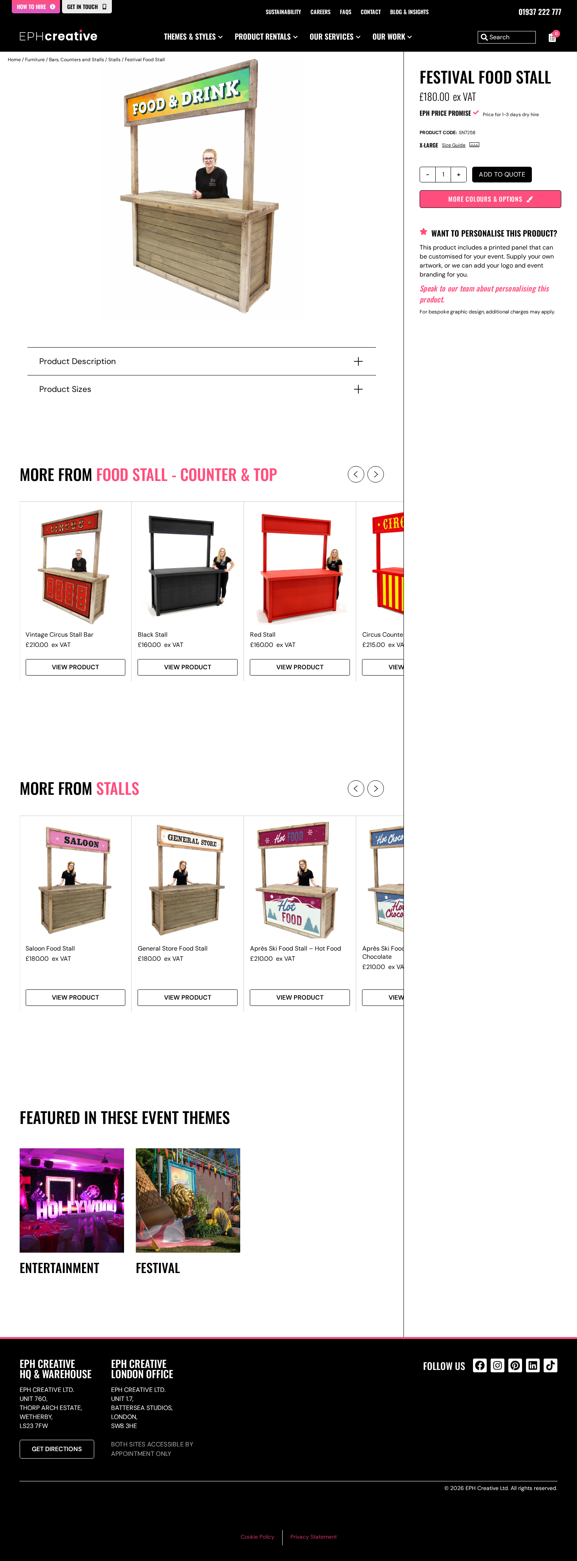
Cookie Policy (257, 1536)
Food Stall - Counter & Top (186, 474)
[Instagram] (497, 1365)
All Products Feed (481, 1399)
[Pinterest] (515, 1365)
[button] (356, 474)
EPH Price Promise (445, 113)
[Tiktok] (550, 1365)
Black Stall (153, 634)
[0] (550, 37)
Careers (320, 11)
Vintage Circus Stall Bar (59, 634)
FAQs (345, 11)
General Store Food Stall (173, 948)
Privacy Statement (313, 1536)
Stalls (114, 59)
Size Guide (454, 145)
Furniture (35, 59)
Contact (371, 11)
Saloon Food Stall (50, 948)
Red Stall (263, 634)
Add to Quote (502, 174)
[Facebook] (480, 1365)
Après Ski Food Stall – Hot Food (295, 948)
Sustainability (283, 11)
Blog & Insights (409, 11)
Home (14, 59)
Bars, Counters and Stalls (76, 59)
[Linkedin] (533, 1365)
